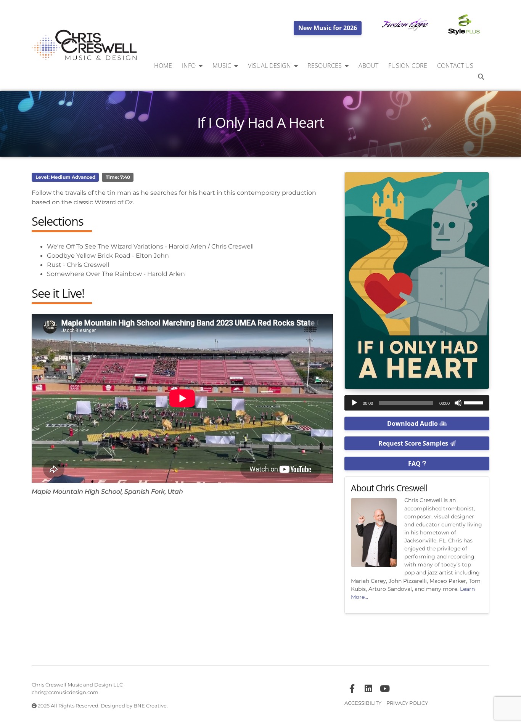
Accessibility (362, 703)
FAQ (415, 463)
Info (189, 65)
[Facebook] (352, 688)
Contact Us (455, 65)
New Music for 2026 (327, 28)
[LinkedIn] (368, 688)
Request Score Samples (414, 443)
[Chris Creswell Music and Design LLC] (85, 45)
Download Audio (413, 423)
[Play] (354, 403)
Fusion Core (407, 65)
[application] (416, 403)
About (368, 65)
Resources (324, 65)
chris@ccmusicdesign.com (65, 692)
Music (221, 65)
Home (163, 65)
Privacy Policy (407, 703)
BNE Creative (150, 706)
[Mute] (458, 403)
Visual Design (269, 65)
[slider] (475, 402)
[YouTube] (384, 688)
